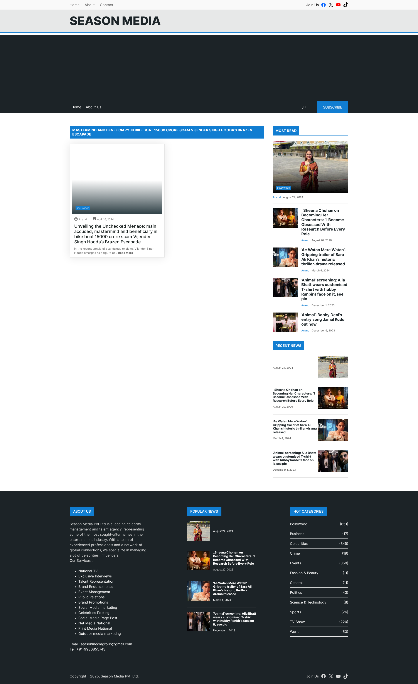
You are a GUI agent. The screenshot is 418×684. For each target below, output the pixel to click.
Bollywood (83, 208)
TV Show (297, 622)
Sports (295, 612)
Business (297, 534)
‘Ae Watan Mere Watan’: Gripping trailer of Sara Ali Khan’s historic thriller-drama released (323, 257)
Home (74, 5)
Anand (83, 219)
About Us (93, 107)
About (90, 5)
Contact (106, 5)
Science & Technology (308, 602)
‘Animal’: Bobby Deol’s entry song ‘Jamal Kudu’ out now (323, 319)
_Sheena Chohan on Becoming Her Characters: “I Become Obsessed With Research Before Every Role (323, 222)
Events (295, 563)
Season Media (115, 21)
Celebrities (299, 543)
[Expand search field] (304, 107)
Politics (296, 592)
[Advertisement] (209, 65)
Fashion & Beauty (304, 573)
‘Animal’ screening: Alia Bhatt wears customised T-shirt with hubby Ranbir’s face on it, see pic (324, 289)
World (295, 631)
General (296, 582)
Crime (295, 553)
